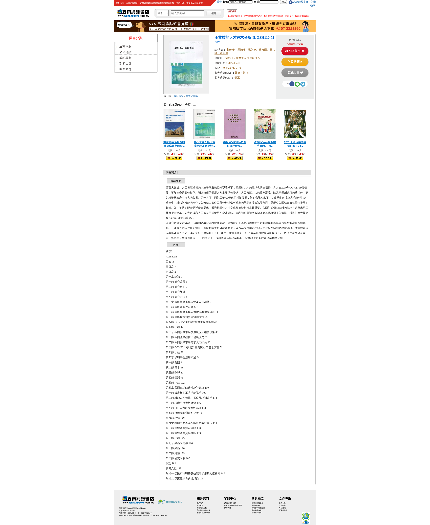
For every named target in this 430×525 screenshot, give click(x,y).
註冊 (219, 2)
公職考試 (125, 52)
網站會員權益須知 (258, 508)
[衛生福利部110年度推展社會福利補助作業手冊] (234, 123)
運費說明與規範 (230, 503)
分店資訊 (200, 505)
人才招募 (282, 505)
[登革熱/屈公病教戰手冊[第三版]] (265, 123)
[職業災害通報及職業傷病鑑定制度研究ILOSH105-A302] (174, 123)
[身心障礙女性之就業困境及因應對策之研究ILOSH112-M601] (204, 123)
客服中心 (308, 2)
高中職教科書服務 (203, 510)
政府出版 (125, 63)
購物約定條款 (257, 510)
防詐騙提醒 (256, 505)
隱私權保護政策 (257, 503)
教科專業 (125, 58)
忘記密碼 (298, 2)
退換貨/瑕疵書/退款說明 (233, 505)
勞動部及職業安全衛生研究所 (242, 58)
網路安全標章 (257, 513)
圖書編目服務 (202, 508)
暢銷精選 (125, 69)
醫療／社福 (192, 96)
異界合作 (282, 503)
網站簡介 (200, 503)
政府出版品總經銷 (203, 513)
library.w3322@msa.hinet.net (136, 508)
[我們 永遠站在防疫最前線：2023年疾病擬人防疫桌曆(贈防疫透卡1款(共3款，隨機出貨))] (295, 123)
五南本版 (125, 46)
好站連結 (282, 508)
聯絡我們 (227, 508)
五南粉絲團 (283, 510)
